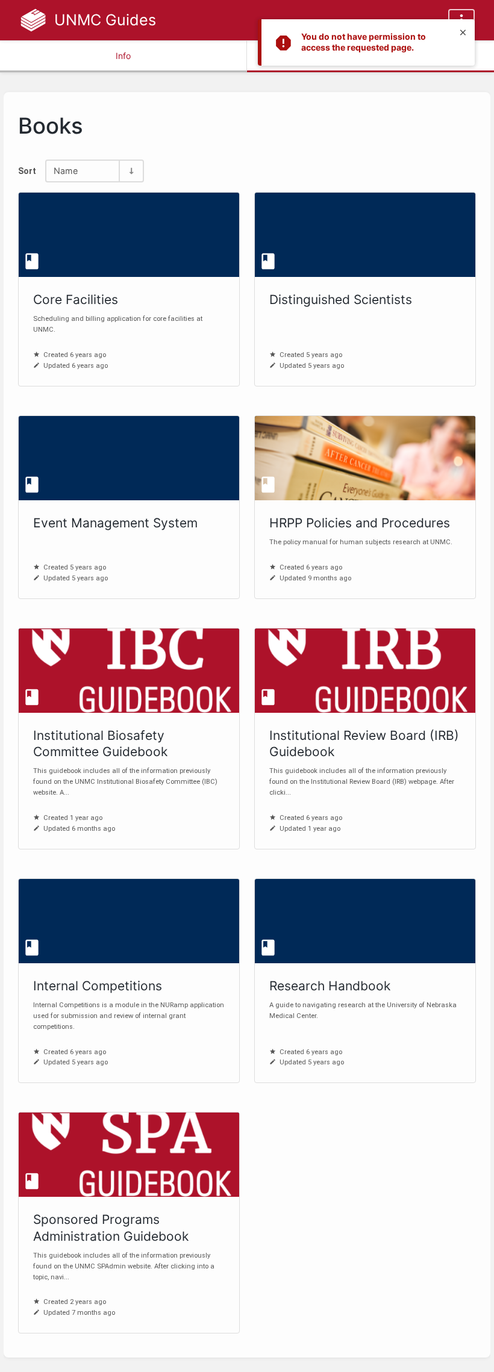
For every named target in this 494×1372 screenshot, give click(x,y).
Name (66, 171)
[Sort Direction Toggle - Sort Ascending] (131, 171)
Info (123, 56)
